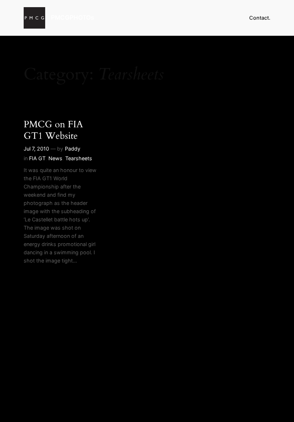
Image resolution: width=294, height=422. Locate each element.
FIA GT (37, 158)
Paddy (72, 149)
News (55, 158)
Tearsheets (78, 158)
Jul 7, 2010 (36, 149)
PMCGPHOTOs (72, 17)
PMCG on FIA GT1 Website (53, 130)
